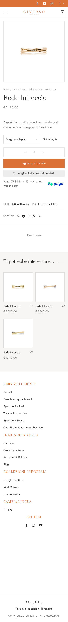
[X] (34, 216)
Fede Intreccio (11, 306)
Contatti (8, 392)
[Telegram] (24, 216)
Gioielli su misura (13, 450)
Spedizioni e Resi (13, 406)
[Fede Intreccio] (18, 287)
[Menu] (5, 12)
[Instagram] (52, 4)
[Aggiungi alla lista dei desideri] (31, 306)
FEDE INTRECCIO (47, 204)
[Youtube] (44, 4)
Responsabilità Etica (15, 457)
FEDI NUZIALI (34, 89)
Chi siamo (9, 443)
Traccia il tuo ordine (15, 413)
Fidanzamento (11, 494)
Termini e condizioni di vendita (34, 609)
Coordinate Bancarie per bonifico (23, 428)
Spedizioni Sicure (13, 421)
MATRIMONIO (19, 89)
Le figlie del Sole (13, 480)
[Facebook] (37, 4)
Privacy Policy (34, 602)
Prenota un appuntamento (18, 399)
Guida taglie (50, 139)
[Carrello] (62, 12)
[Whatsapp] (18, 216)
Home (6, 89)
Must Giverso (11, 487)
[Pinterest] (40, 216)
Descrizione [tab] (34, 235)
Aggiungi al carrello (34, 163)
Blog (6, 464)
